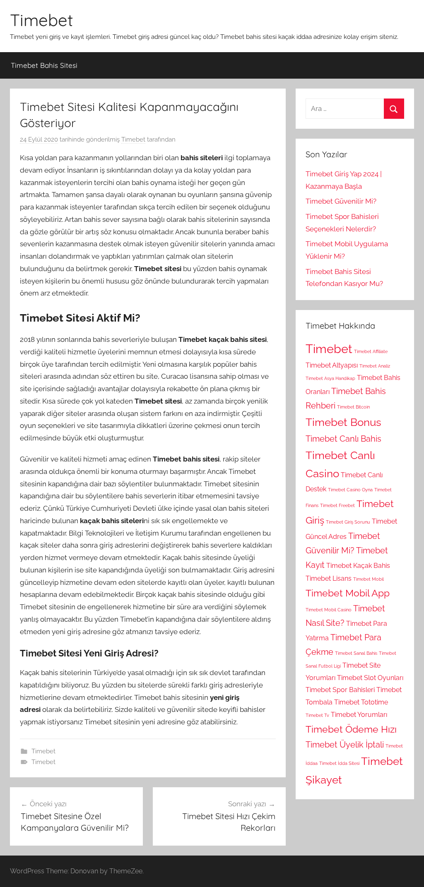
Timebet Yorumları (359, 715)
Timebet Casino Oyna (350, 489)
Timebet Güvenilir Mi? (341, 201)
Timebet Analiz (374, 365)
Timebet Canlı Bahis (343, 439)
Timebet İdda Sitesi (339, 763)
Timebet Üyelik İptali (345, 745)
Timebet (41, 20)
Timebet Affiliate (371, 351)
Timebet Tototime (361, 702)
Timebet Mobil (368, 579)
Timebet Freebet (337, 505)
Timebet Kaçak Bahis (358, 566)
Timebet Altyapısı (332, 365)
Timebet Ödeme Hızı (351, 729)
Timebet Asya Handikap (330, 378)
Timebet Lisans (329, 578)
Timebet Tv (317, 715)
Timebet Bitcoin (353, 406)
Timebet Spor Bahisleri (340, 690)
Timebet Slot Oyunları (370, 678)
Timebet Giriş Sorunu (348, 521)
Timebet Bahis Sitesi (44, 65)
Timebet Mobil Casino (329, 609)
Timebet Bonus (343, 422)
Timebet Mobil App (348, 593)
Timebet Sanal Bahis (356, 653)
